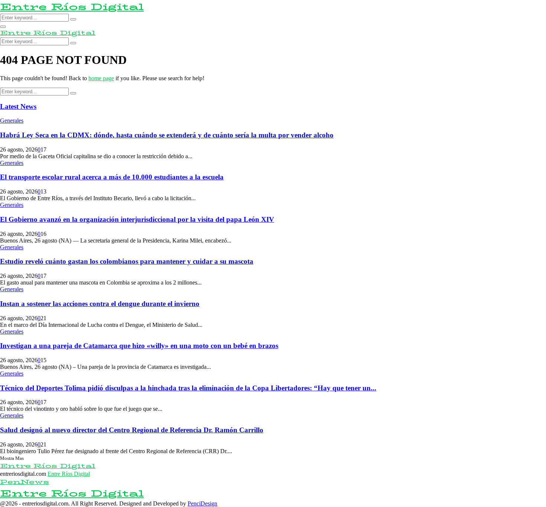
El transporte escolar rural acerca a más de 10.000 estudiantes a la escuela (112, 177)
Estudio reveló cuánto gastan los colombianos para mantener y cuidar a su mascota (126, 261)
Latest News (18, 106)
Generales (11, 120)
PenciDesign (202, 503)
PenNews (24, 482)
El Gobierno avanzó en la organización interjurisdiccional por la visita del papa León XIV (137, 219)
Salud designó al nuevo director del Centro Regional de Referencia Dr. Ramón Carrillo (131, 430)
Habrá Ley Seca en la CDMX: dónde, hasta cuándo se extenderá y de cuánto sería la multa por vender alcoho (167, 135)
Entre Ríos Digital (72, 7)
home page (101, 78)
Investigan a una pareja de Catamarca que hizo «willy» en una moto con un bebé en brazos (139, 346)
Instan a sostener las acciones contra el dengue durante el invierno (99, 304)
